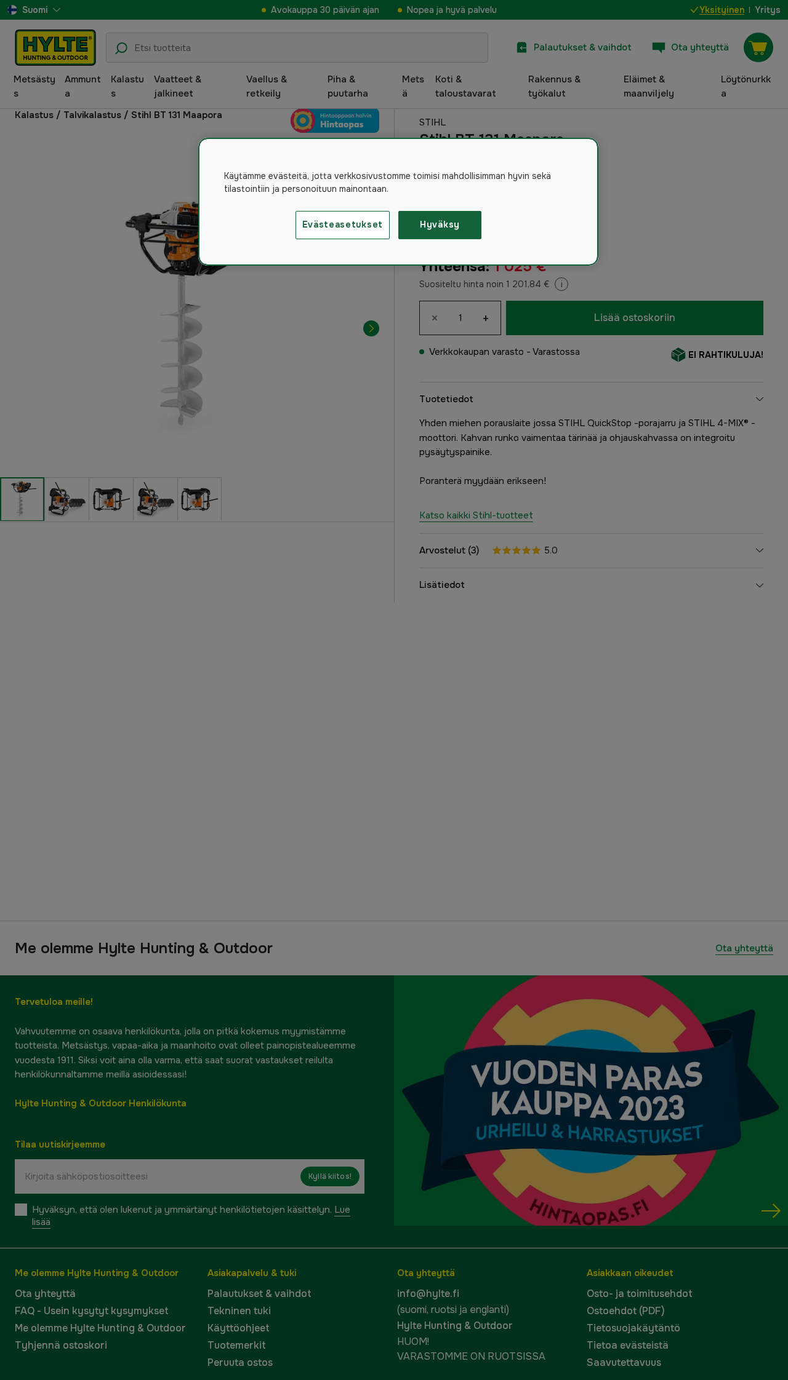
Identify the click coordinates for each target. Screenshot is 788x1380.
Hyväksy (440, 224)
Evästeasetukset (343, 224)
